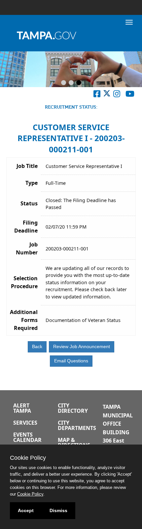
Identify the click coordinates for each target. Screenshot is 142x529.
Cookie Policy (30, 494)
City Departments (77, 425)
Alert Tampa (22, 408)
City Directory (73, 408)
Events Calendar (27, 437)
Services (25, 422)
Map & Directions (74, 442)
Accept (26, 510)
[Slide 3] (79, 83)
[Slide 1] (63, 83)
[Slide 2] (71, 83)
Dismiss (58, 510)
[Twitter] (107, 95)
